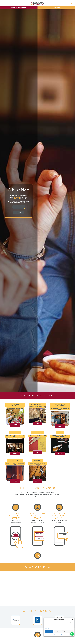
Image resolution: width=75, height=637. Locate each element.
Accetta (49, 631)
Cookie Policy (56, 634)
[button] (72, 619)
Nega (58, 631)
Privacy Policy (61, 634)
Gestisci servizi (47, 628)
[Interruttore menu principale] (71, 3)
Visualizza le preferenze (68, 631)
